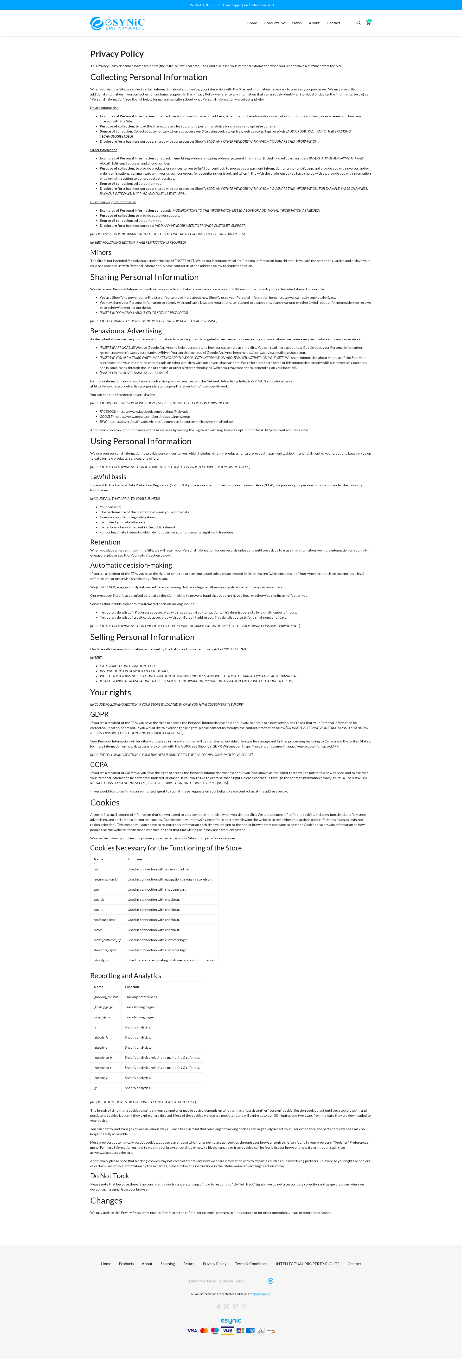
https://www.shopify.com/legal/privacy (306, 297)
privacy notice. (262, 1294)
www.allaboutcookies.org (113, 1152)
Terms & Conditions (251, 1263)
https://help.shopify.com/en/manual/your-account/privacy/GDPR (290, 746)
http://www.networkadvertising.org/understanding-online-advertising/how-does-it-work (161, 386)
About (147, 1263)
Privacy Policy (214, 1263)
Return (188, 1263)
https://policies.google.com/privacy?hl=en (140, 352)
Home (106, 1263)
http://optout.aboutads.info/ (286, 430)
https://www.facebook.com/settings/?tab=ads (153, 411)
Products (126, 1263)
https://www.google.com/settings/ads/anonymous (153, 416)
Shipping (168, 1263)
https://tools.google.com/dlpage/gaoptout (273, 352)
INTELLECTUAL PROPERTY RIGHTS (307, 1263)
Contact (354, 1263)
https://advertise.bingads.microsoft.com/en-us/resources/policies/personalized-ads (172, 421)
